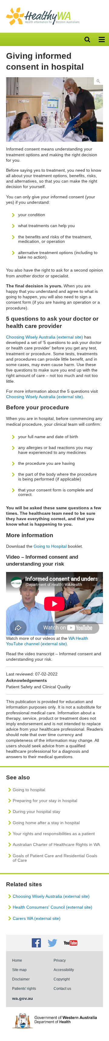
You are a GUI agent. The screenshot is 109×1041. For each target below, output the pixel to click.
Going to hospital (29, 789)
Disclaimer (21, 979)
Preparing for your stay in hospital (45, 800)
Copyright (62, 979)
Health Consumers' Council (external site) (52, 907)
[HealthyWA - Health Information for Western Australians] (42, 8)
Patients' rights (24, 988)
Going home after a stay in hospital (46, 822)
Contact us (62, 988)
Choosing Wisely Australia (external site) (44, 337)
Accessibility (64, 970)
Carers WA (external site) (37, 918)
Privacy (60, 960)
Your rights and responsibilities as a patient (54, 833)
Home (17, 960)
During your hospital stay (36, 811)
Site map (19, 970)
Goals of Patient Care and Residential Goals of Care (55, 858)
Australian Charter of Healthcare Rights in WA (56, 844)
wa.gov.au (22, 998)
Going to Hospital (50, 546)
